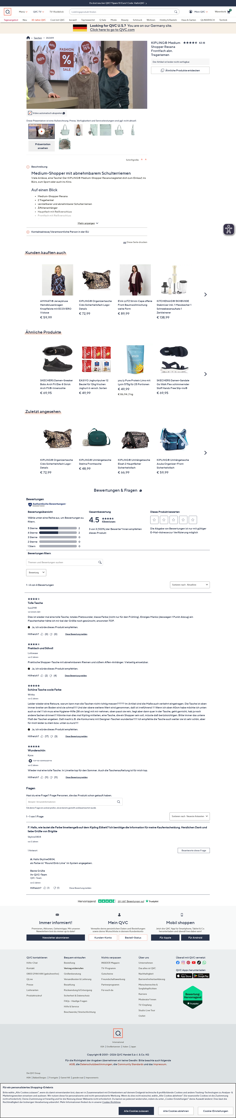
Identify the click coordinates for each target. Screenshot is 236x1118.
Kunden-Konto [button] (103, 937)
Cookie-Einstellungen (215, 1111)
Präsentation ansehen (43, 146)
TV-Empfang (145, 1004)
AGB (72, 1064)
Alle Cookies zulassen (136, 1111)
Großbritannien (113, 1046)
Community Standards (130, 1064)
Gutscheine (107, 973)
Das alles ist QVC (147, 968)
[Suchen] (176, 12)
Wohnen (151, 19)
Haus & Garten (188, 19)
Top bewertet (88, 19)
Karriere (143, 994)
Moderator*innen (147, 999)
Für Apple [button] (165, 937)
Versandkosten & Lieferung (77, 979)
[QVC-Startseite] (28, 38)
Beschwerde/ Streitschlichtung (80, 1012)
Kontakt (30, 968)
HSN (28, 1077)
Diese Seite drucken (137, 242)
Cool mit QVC (57, 19)
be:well (73, 19)
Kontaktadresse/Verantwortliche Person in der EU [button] (60, 231)
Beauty (124, 19)
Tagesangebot (11, 19)
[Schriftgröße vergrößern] (142, 159)
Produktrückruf (34, 995)
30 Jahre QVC (38, 19)
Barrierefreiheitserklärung (152, 979)
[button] (195, 12)
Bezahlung (69, 984)
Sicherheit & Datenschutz (77, 995)
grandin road (78, 1077)
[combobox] (121, 12)
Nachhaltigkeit (146, 973)
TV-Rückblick (57, 11)
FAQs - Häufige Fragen (75, 1001)
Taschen (38, 37)
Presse (29, 984)
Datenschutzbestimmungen (96, 1064)
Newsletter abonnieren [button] (55, 937)
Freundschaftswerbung (113, 979)
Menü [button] (22, 11)
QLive (29, 979)
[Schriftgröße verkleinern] (146, 159)
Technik (223, 19)
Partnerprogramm (110, 984)
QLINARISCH (208, 19)
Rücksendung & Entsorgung (78, 990)
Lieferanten (32, 990)
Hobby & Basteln (168, 19)
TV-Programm (108, 968)
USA (102, 1046)
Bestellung (69, 962)
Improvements (92, 1077)
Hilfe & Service (71, 1006)
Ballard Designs (40, 1077)
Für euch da (107, 990)
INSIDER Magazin (110, 962)
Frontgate (53, 1077)
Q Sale (102, 19)
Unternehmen (146, 962)
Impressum (159, 1064)
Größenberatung (72, 973)
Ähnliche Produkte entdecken (182, 70)
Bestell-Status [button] (133, 937)
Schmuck (137, 19)
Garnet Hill (65, 1077)
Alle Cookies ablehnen (176, 1111)
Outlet (142, 1015)
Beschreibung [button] (39, 166)
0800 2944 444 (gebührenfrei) (42, 973)
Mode (114, 19)
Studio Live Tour (147, 1010)
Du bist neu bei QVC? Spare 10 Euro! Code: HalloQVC (117, 3)
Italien (125, 1046)
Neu (25, 19)
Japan (133, 1046)
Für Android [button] (195, 937)
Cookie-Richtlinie (111, 1102)
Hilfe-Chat (32, 962)
